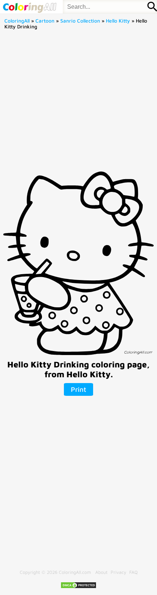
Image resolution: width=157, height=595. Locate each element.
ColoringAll (17, 21)
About (101, 572)
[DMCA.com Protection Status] (78, 587)
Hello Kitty (118, 21)
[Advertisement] (78, 103)
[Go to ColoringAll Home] (29, 6)
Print (78, 389)
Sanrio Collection (80, 21)
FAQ (133, 572)
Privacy (118, 572)
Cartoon (44, 21)
